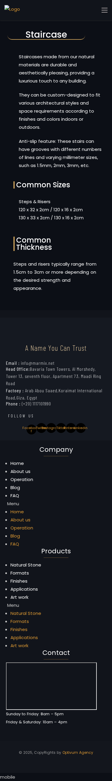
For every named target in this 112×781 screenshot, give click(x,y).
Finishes (18, 581)
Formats (19, 573)
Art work (19, 597)
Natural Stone (25, 565)
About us (20, 471)
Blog (15, 487)
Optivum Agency (77, 752)
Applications (24, 589)
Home (17, 463)
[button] (56, 504)
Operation (21, 479)
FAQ (14, 495)
